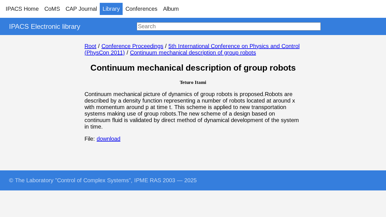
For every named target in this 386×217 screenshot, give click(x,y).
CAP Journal (81, 9)
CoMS (52, 9)
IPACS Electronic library (44, 26)
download (108, 139)
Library (111, 9)
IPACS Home (22, 9)
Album (171, 9)
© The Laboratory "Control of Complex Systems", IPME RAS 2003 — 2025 (103, 180)
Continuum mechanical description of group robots (193, 52)
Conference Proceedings (132, 46)
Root (90, 46)
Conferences (141, 9)
